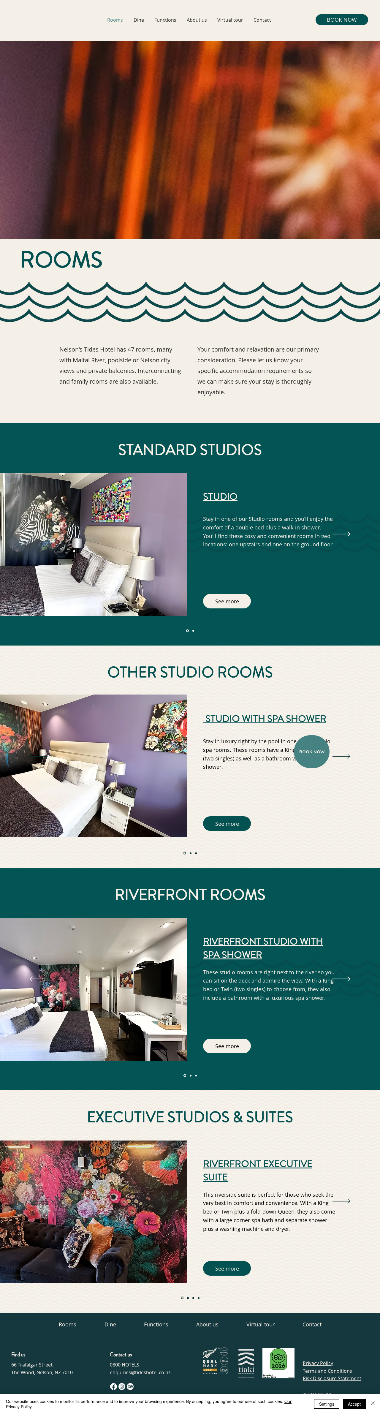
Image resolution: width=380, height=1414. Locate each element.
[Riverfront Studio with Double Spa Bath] (196, 1075)
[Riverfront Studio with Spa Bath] (190, 1075)
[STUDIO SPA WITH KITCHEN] (192, 631)
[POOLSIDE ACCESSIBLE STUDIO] (190, 853)
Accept (354, 1404)
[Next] (341, 534)
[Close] (372, 1404)
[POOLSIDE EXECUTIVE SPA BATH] (193, 1298)
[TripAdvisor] (130, 1386)
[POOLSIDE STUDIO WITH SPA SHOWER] (184, 853)
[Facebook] (113, 1386)
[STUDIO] (187, 631)
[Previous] (39, 534)
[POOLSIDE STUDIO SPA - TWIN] (196, 853)
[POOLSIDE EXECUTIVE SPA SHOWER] (199, 1298)
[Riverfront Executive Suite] (182, 1298)
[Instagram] (121, 1386)
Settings (326, 1404)
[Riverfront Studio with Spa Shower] (184, 1075)
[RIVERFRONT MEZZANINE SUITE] (187, 1298)
